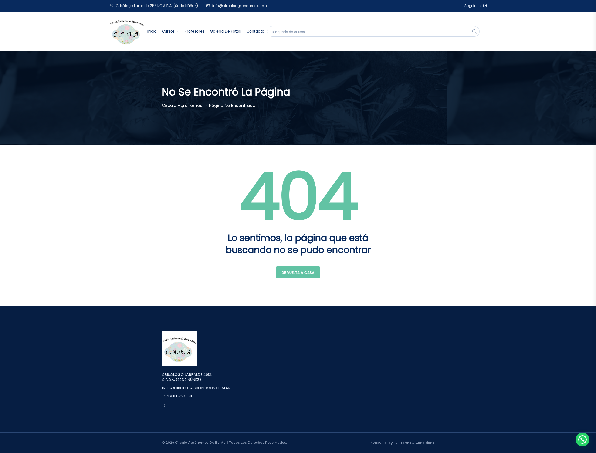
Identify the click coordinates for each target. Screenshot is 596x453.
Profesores (194, 31)
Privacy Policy (380, 442)
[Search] (474, 31)
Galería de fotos (225, 31)
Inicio (151, 31)
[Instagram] (485, 5)
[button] (582, 439)
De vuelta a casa (298, 272)
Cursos (168, 31)
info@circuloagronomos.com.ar (241, 5)
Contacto (255, 31)
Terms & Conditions (417, 442)
